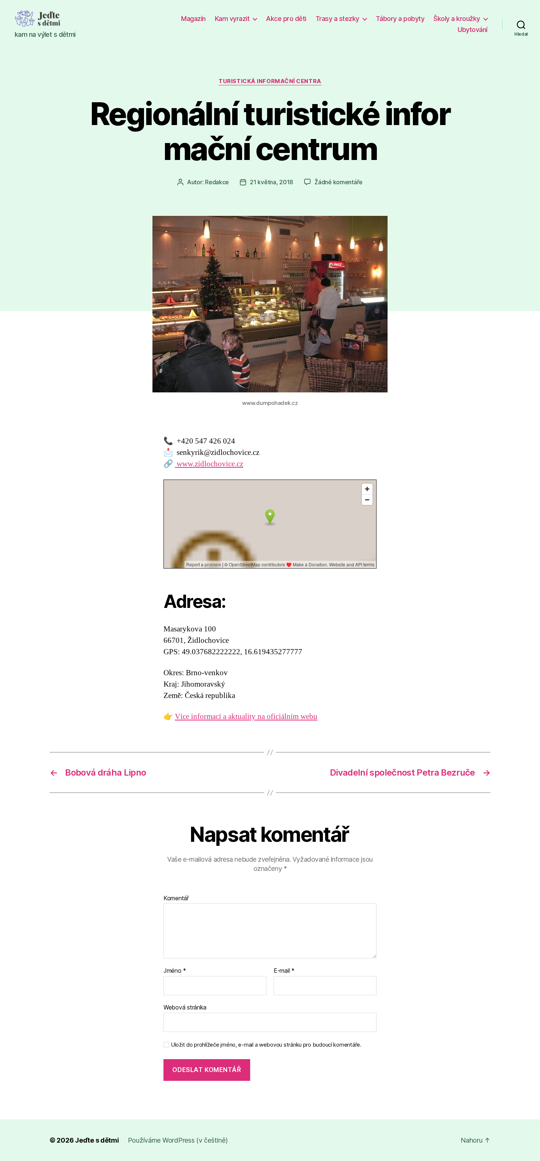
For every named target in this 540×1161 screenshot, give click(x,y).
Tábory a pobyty (400, 18)
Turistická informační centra (270, 81)
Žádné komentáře (338, 182)
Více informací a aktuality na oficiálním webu (246, 717)
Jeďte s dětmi (97, 1140)
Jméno (174, 971)
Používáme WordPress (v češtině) (178, 1140)
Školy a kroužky (456, 18)
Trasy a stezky (337, 18)
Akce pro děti (286, 18)
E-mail (284, 971)
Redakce (217, 182)
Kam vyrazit (232, 18)
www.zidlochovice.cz (209, 464)
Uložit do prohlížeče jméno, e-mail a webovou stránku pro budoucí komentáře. (266, 1044)
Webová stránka (184, 1007)
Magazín (193, 18)
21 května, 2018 (271, 182)
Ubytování (472, 29)
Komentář (176, 898)
